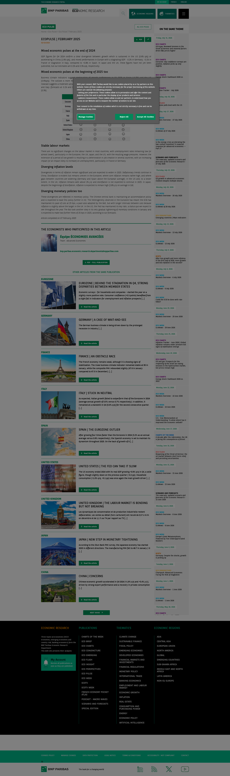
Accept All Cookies (145, 117)
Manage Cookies (86, 117)
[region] (116, 101)
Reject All (124, 117)
